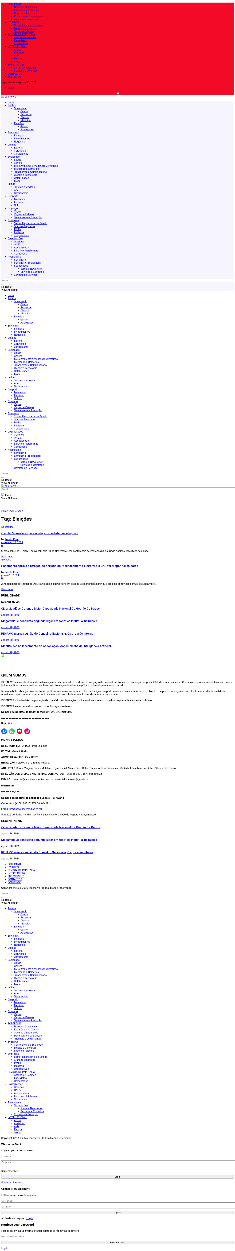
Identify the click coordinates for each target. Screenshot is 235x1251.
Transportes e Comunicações (30, 171)
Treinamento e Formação (28, 217)
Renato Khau (12, 539)
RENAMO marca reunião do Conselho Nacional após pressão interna (47, 633)
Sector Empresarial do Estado (30, 223)
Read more (7, 556)
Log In (29, 1218)
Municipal (25, 120)
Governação (20, 108)
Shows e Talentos (24, 31)
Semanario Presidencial (27, 262)
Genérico (19, 241)
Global (17, 61)
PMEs (17, 229)
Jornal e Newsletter (25, 67)
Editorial (18, 147)
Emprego (13, 208)
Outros (18, 205)
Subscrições (21, 265)
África (17, 49)
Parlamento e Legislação (28, 16)
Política (12, 105)
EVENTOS (13, 22)
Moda (17, 180)
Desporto (13, 196)
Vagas (17, 211)
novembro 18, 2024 (12, 542)
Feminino (19, 202)
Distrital (24, 117)
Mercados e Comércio (26, 168)
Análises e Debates (25, 37)
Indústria (19, 232)
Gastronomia (21, 193)
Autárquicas (27, 129)
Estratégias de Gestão (26, 10)
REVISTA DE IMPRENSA (21, 34)
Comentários (21, 43)
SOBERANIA (14, 4)
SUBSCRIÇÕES (16, 64)
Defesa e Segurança (25, 7)
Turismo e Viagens (24, 187)
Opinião (12, 144)
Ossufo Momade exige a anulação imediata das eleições (39, 533)
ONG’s (17, 244)
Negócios (19, 141)
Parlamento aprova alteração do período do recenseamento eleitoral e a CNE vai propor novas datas (69, 566)
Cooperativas (21, 235)
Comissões (20, 253)
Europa (18, 58)
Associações (21, 247)
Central (24, 111)
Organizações (15, 238)
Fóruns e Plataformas (26, 250)
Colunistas (20, 150)
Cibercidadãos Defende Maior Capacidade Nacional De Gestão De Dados (50, 608)
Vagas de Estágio (24, 214)
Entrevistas (20, 40)
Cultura (11, 183)
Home (11, 102)
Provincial (25, 114)
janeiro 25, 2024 (10, 575)
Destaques (7, 526)
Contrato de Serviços (26, 274)
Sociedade (14, 156)
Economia (13, 132)
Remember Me (9, 1171)
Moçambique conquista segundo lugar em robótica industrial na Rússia (49, 621)
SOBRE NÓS (14, 76)
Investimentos (22, 138)
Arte (16, 190)
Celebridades (21, 177)
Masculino (20, 199)
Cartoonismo (21, 153)
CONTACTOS (15, 73)
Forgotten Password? (13, 1182)
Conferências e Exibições (28, 25)
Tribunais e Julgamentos (27, 19)
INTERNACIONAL (17, 46)
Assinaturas (14, 256)
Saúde (17, 159)
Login (11, 87)
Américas (19, 52)
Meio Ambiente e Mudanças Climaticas (36, 165)
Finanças (19, 135)
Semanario (20, 259)
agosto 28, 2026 (10, 614)
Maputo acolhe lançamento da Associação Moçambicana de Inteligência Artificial (56, 646)
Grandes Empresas (24, 226)
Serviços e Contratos (26, 70)
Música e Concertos (25, 28)
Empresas (13, 220)
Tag (11, 511)
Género (18, 162)
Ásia (16, 55)
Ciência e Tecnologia (25, 174)
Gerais (24, 126)
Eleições (19, 123)
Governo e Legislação (26, 13)
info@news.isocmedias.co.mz (25, 809)
